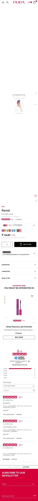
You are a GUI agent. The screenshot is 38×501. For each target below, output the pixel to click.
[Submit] (34, 495)
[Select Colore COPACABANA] (19, 230)
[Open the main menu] (3, 2)
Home (10, 467)
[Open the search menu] (7, 2)
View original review (8, 414)
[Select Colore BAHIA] (9, 230)
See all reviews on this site (19, 364)
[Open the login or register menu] (30, 2)
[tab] (19, 265)
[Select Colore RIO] (14, 230)
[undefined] (29, 361)
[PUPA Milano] (19, 2)
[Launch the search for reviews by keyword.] (33, 391)
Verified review (9, 400)
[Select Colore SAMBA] (4, 230)
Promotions (17, 467)
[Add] (10, 244)
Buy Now (19, 337)
